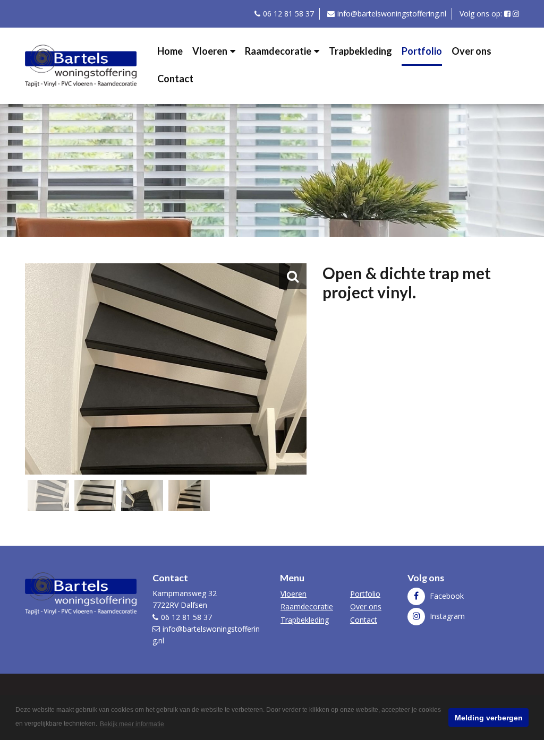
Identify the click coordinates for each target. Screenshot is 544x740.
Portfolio (422, 51)
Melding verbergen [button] (489, 717)
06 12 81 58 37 (288, 13)
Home (170, 51)
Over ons (471, 51)
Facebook (446, 596)
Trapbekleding (360, 51)
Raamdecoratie (278, 51)
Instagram (446, 616)
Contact (175, 78)
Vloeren (209, 51)
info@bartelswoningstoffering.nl (391, 13)
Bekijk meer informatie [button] (132, 724)
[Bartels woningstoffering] (81, 65)
